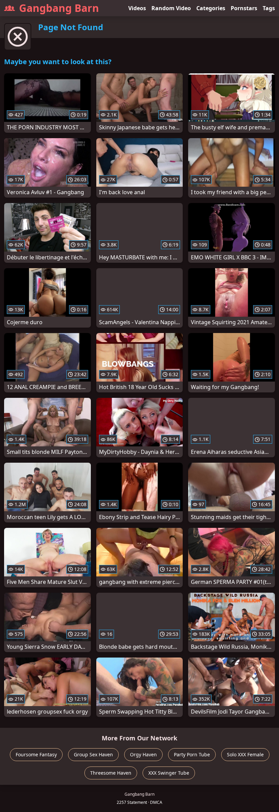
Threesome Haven (110, 773)
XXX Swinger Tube (168, 773)
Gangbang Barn (59, 8)
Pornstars (244, 8)
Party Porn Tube (192, 754)
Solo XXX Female (245, 754)
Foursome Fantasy (36, 754)
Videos (137, 8)
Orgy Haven (143, 754)
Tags (269, 8)
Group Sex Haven (93, 754)
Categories (210, 8)
